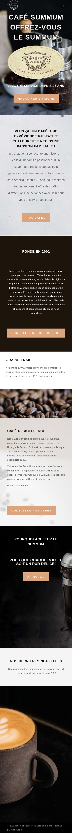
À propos (36, 576)
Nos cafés (36, 217)
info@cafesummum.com (18, 795)
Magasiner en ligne (36, 98)
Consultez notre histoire (36, 333)
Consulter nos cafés (31, 510)
